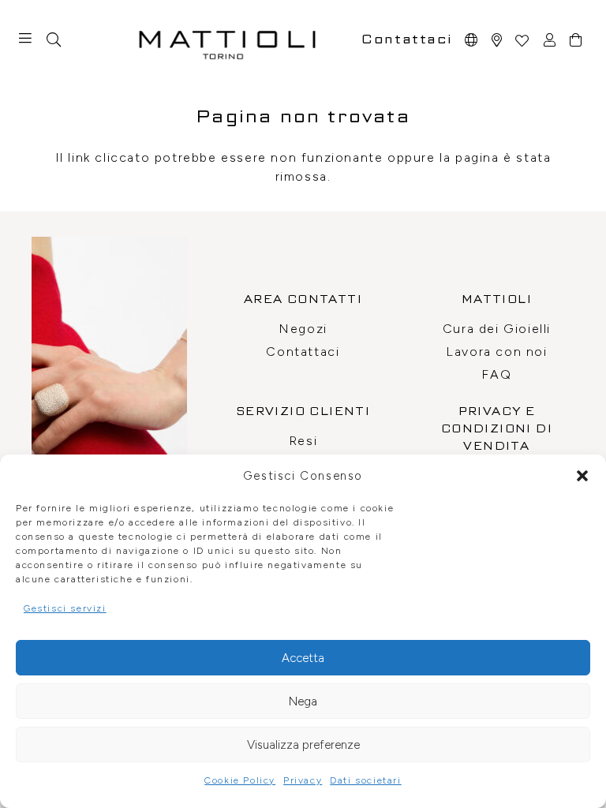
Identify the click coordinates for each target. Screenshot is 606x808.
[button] (582, 476)
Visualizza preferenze (303, 745)
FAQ (496, 374)
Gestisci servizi (65, 608)
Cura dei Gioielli (497, 328)
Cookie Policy (239, 780)
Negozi (303, 328)
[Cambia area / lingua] (472, 40)
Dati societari (365, 780)
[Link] (497, 40)
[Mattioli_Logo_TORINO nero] (227, 39)
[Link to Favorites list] (521, 40)
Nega (303, 701)
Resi (303, 440)
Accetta (303, 658)
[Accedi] (550, 40)
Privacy (302, 780)
